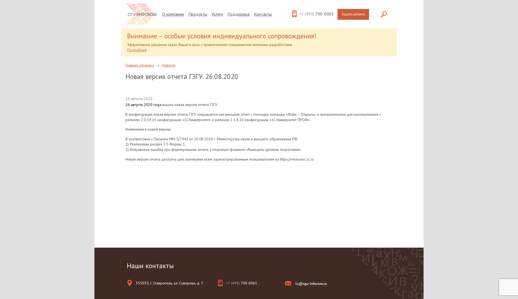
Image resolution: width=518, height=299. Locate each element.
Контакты (263, 14)
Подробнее (137, 50)
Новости (168, 65)
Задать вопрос (353, 14)
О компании (173, 14)
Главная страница (139, 65)
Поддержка (238, 14)
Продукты (197, 14)
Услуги (217, 14)
